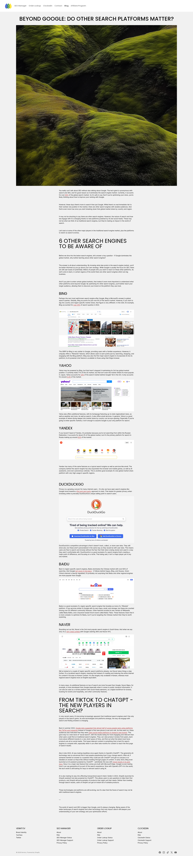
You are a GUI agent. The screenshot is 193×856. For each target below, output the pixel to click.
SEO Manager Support (65, 840)
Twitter (18, 837)
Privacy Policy (62, 843)
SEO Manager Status (64, 837)
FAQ (58, 835)
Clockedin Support (144, 840)
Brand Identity (21, 832)
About (59, 832)
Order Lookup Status (104, 837)
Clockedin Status (144, 837)
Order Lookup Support (105, 840)
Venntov (23, 852)
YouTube (19, 835)
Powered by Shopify (33, 852)
